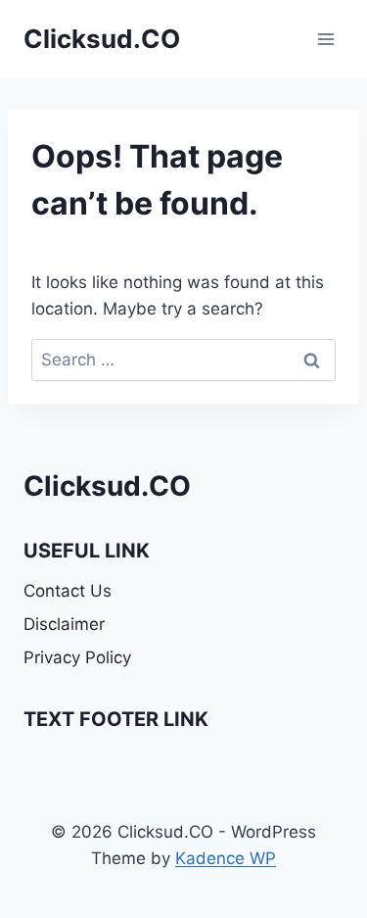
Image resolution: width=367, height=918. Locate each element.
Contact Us (67, 591)
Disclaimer (64, 624)
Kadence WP (225, 858)
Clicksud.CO (107, 486)
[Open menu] (325, 39)
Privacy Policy (77, 657)
